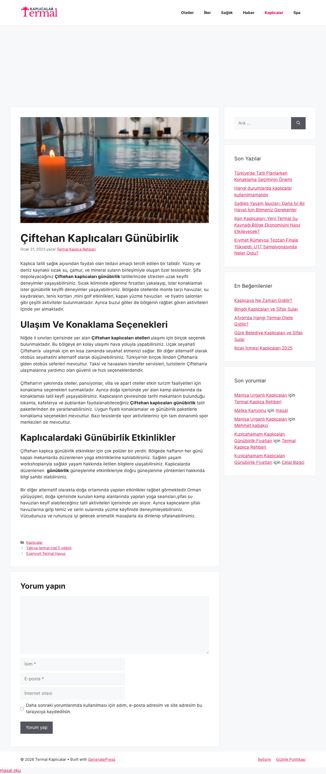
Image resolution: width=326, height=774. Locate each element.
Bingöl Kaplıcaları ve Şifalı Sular (266, 309)
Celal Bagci (293, 462)
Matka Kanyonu (250, 410)
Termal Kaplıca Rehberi (257, 401)
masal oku (10, 770)
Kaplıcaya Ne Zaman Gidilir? (263, 300)
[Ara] (298, 123)
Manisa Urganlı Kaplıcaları (260, 395)
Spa (297, 12)
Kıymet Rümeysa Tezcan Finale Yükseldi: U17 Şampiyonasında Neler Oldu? (266, 247)
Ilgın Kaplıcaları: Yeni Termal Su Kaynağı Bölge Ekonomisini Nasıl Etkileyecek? (267, 225)
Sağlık (227, 12)
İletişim (264, 759)
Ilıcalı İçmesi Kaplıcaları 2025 (263, 348)
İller (207, 12)
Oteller (187, 12)
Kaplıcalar (274, 12)
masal (282, 410)
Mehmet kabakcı (251, 425)
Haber (248, 12)
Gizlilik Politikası (291, 759)
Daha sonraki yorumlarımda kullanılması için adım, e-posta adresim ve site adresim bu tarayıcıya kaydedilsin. (114, 708)
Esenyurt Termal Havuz (46, 553)
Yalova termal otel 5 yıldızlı (48, 548)
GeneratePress (101, 759)
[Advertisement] (163, 63)
